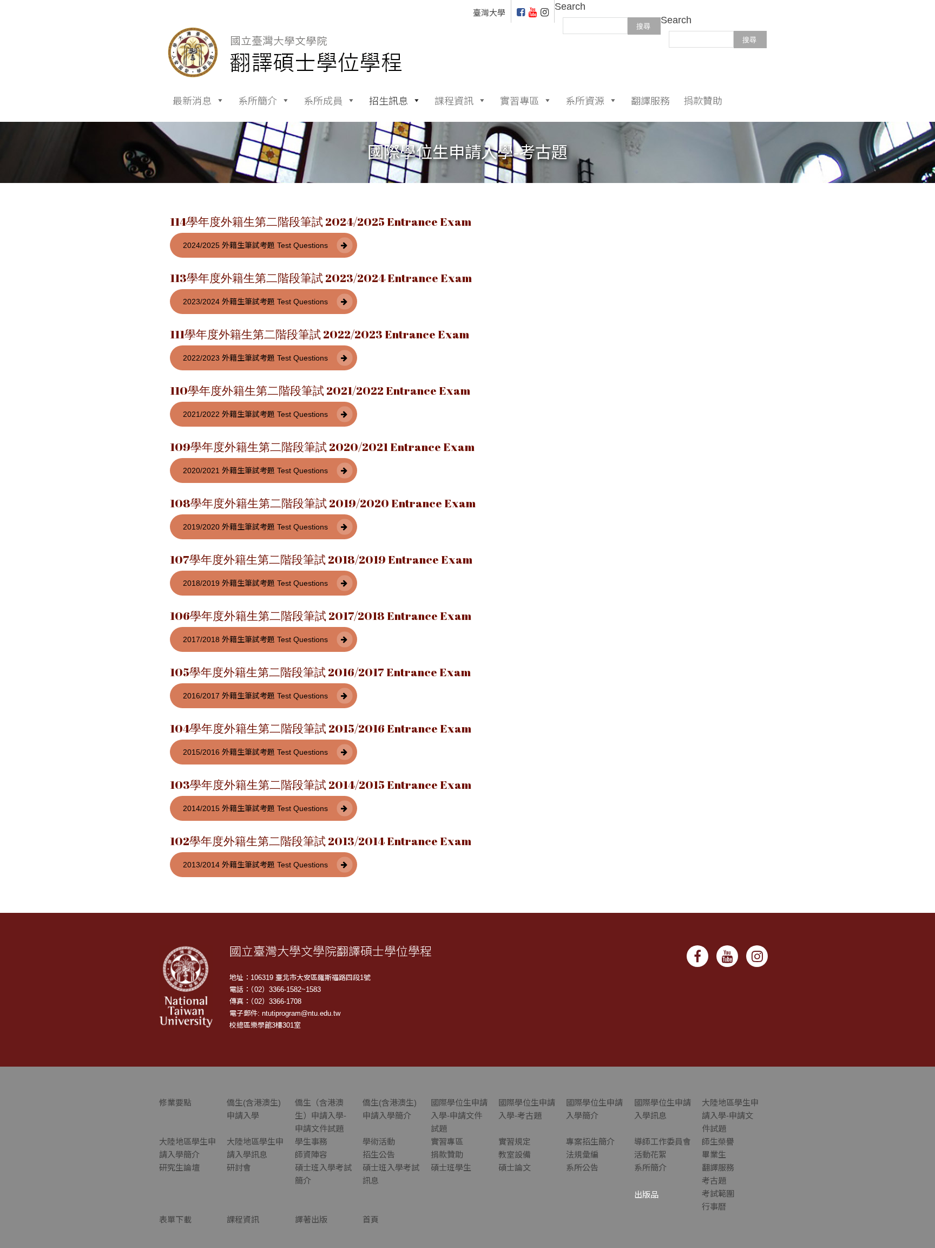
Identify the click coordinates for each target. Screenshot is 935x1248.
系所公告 (582, 1167)
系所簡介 (257, 100)
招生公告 (379, 1154)
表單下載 (175, 1219)
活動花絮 (650, 1154)
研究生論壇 (179, 1167)
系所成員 (323, 100)
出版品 (646, 1194)
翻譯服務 (650, 100)
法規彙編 (582, 1154)
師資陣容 (311, 1154)
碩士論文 (514, 1167)
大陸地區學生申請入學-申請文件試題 (730, 1115)
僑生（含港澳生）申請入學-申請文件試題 (320, 1115)
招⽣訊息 (388, 100)
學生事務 (311, 1141)
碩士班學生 (451, 1167)
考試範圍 (718, 1193)
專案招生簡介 (590, 1141)
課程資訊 (453, 100)
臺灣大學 (489, 12)
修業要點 (175, 1102)
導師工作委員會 (662, 1141)
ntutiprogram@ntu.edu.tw (301, 1013)
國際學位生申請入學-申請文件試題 (459, 1115)
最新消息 (192, 100)
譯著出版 (311, 1219)
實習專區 (519, 100)
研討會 (239, 1167)
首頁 (371, 1219)
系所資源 (584, 100)
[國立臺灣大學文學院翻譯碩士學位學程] (285, 38)
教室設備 (514, 1154)
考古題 (714, 1180)
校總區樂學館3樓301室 (265, 1025)
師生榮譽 (718, 1141)
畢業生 (714, 1154)
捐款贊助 (702, 100)
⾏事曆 (714, 1206)
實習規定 (514, 1141)
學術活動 (379, 1141)
